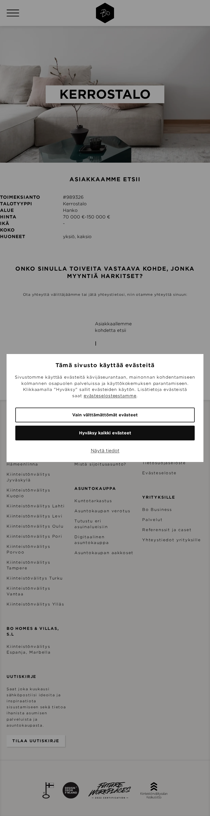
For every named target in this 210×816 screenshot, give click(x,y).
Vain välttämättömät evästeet (105, 415)
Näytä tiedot (105, 450)
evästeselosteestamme (110, 395)
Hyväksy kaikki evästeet (105, 433)
